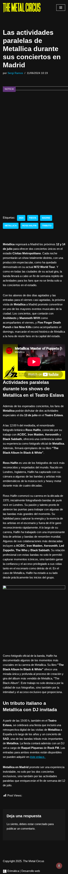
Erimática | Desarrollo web (23, 870)
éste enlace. (38, 756)
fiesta (32, 218)
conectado (41, 824)
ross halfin (29, 225)
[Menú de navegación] (60, 7)
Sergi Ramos (15, 73)
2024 (21, 218)
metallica (11, 225)
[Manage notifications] (59, 866)
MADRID (46, 218)
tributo (47, 225)
